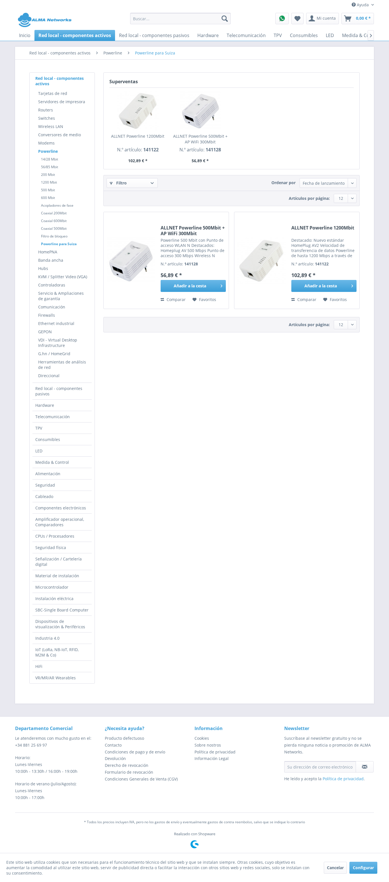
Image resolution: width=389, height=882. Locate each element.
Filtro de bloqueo (54, 236)
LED (38, 451)
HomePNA (47, 252)
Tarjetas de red (52, 93)
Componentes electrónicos (60, 508)
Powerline (48, 151)
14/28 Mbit (49, 159)
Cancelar (335, 867)
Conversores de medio (59, 134)
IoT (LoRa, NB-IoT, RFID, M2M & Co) (57, 652)
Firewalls (46, 315)
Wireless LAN (50, 126)
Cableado (44, 496)
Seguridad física (50, 547)
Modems (46, 143)
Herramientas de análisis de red (62, 364)
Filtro (121, 183)
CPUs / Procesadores (54, 536)
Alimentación (47, 473)
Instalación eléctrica (54, 598)
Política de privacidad (215, 752)
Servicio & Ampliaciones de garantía (61, 295)
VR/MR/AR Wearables (55, 677)
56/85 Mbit (49, 166)
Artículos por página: (309, 198)
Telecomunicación (52, 416)
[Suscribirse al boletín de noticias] (365, 767)
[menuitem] (180, 18)
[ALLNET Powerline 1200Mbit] (137, 111)
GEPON (45, 331)
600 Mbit (48, 197)
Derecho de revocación (126, 765)
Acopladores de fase (57, 205)
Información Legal (212, 758)
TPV (38, 428)
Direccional (49, 375)
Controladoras (51, 285)
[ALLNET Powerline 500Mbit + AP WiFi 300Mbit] (200, 111)
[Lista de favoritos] (297, 18)
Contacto (113, 745)
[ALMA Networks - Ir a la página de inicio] (44, 20)
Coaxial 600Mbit (54, 220)
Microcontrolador (51, 587)
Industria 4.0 (47, 638)
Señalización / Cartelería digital (58, 561)
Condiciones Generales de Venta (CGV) (141, 779)
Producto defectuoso (124, 738)
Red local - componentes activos (59, 81)
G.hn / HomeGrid (54, 353)
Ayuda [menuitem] (363, 4)
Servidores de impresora (61, 101)
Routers (45, 110)
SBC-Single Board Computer (62, 610)
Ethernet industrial (56, 323)
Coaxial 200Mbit (54, 213)
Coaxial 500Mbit (54, 228)
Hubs (43, 268)
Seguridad (45, 485)
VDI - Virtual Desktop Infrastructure (57, 342)
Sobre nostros (208, 745)
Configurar (363, 867)
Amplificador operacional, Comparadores (59, 522)
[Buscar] (225, 18)
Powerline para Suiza (59, 243)
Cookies (202, 738)
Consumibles (47, 439)
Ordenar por (283, 182)
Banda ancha (50, 260)
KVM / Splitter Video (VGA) (62, 276)
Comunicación (51, 307)
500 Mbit (48, 190)
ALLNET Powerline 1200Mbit (137, 136)
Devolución (115, 758)
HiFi (38, 666)
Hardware (44, 405)
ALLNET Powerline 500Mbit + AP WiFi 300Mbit (200, 139)
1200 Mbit (49, 182)
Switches (46, 118)
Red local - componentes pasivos (58, 391)
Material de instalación (57, 575)
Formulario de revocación (129, 772)
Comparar (175, 299)
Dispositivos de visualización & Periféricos (60, 624)
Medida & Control (52, 462)
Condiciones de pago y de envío (135, 752)
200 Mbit (48, 174)
